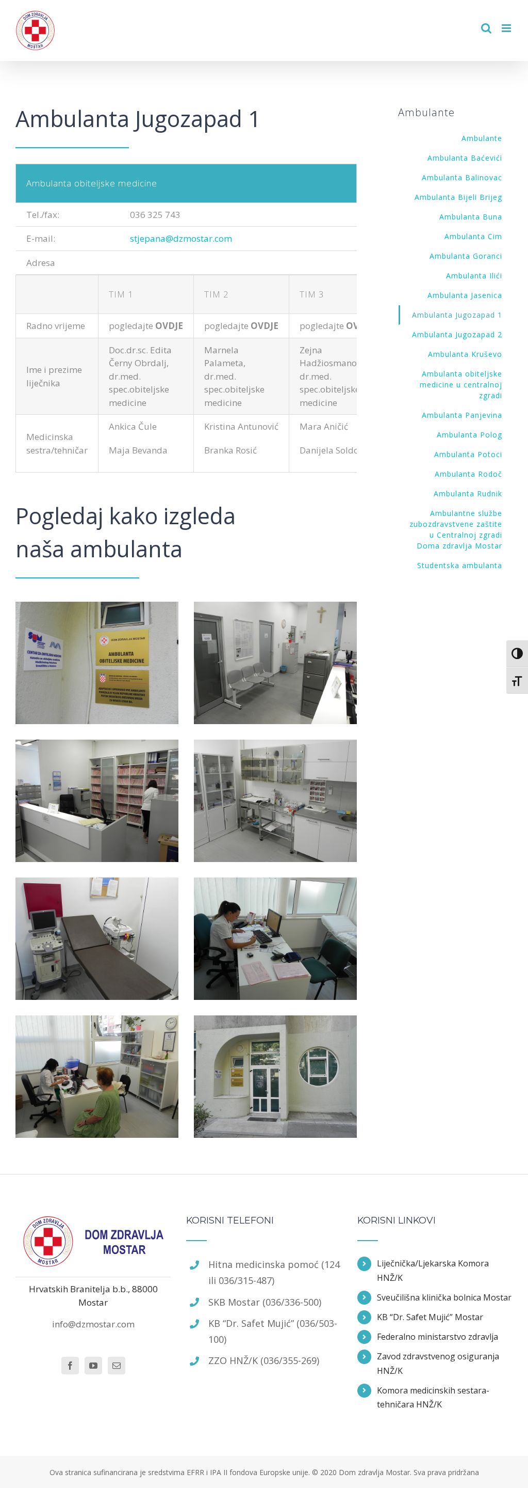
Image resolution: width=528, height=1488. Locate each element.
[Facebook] (70, 1365)
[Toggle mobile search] (486, 28)
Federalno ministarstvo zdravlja (437, 1336)
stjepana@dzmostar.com (181, 238)
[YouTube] (93, 1365)
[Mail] (116, 1365)
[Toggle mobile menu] (507, 28)
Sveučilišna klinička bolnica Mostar (444, 1297)
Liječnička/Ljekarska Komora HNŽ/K (433, 1270)
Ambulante (481, 138)
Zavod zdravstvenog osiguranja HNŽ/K (438, 1363)
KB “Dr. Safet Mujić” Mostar (430, 1317)
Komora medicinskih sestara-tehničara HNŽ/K (433, 1397)
